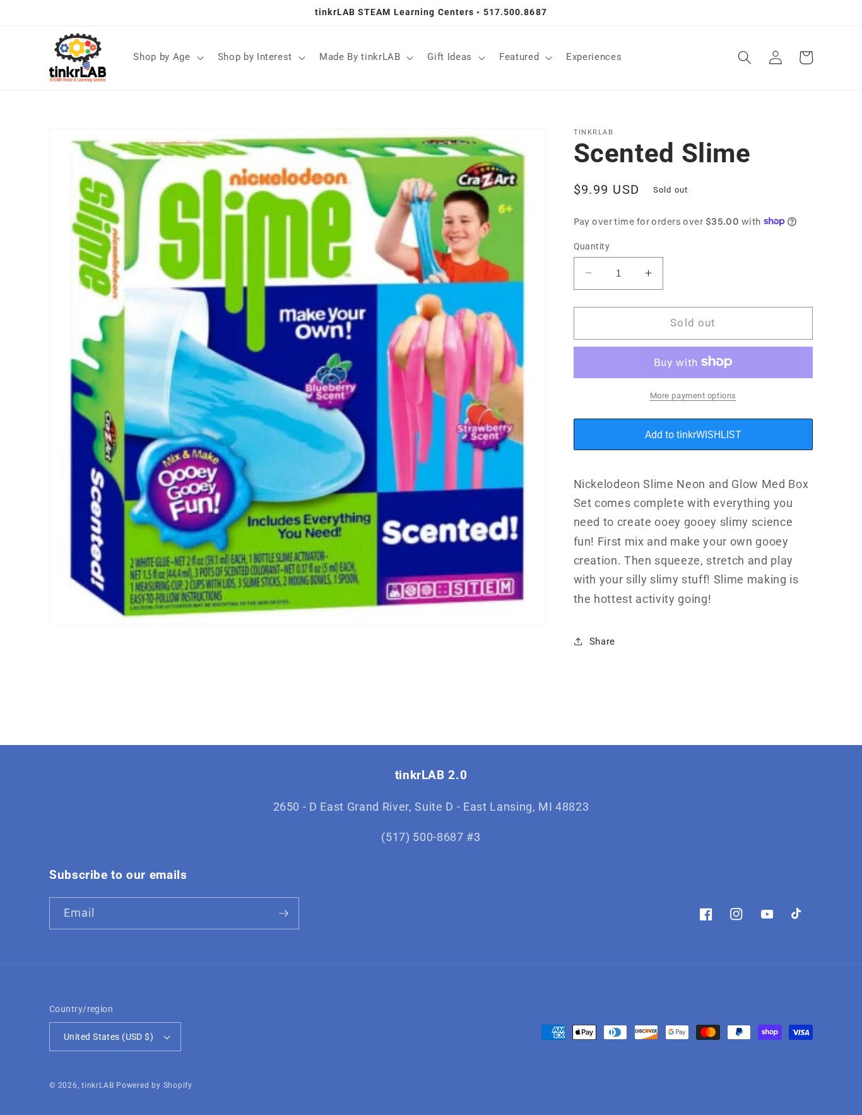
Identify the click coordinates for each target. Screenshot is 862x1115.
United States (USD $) (108, 1037)
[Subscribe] (283, 913)
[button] (167, 57)
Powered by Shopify (154, 1085)
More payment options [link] (693, 395)
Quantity (592, 246)
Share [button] (602, 641)
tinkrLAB (97, 1085)
